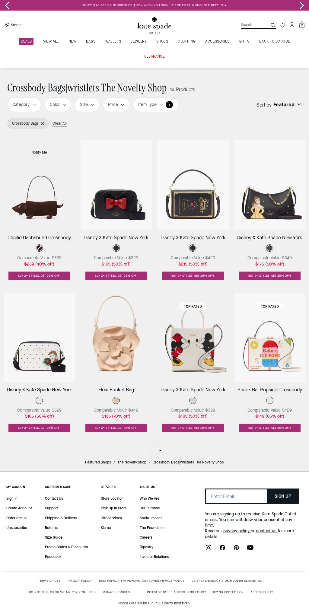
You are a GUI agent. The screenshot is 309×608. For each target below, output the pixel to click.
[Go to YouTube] (250, 549)
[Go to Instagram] (208, 549)
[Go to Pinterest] (236, 549)
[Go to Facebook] (222, 549)
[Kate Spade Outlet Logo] (154, 25)
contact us (267, 531)
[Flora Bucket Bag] (116, 337)
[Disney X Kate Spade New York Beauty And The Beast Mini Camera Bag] (39, 337)
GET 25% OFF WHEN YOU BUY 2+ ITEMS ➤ (154, 5)
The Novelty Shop (131, 462)
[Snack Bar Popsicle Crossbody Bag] (270, 337)
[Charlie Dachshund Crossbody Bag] (39, 184)
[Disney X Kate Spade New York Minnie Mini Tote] (193, 337)
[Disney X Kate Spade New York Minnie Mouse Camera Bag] (116, 184)
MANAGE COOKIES (116, 592)
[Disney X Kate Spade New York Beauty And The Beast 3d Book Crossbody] (193, 184)
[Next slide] (302, 5)
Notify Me (39, 152)
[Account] (292, 25)
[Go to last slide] (7, 5)
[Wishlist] (282, 25)
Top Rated (193, 306)
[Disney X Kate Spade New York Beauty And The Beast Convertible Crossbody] (270, 184)
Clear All (60, 123)
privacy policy (237, 531)
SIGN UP (283, 496)
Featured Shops (98, 462)
